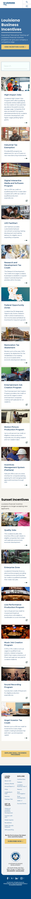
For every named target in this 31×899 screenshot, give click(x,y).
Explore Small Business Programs (15, 754)
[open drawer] (27, 6)
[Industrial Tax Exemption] (15, 144)
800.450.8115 (11, 871)
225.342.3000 (20, 871)
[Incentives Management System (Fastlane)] (15, 467)
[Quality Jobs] (15, 530)
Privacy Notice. (8, 883)
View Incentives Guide (16, 47)
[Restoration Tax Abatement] (15, 346)
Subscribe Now (17, 841)
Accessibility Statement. (15, 884)
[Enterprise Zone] (15, 568)
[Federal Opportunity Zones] (15, 306)
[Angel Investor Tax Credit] (15, 721)
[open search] (27, 2)
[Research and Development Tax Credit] (15, 265)
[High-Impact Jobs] (15, 101)
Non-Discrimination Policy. (19, 883)
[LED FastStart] (15, 224)
